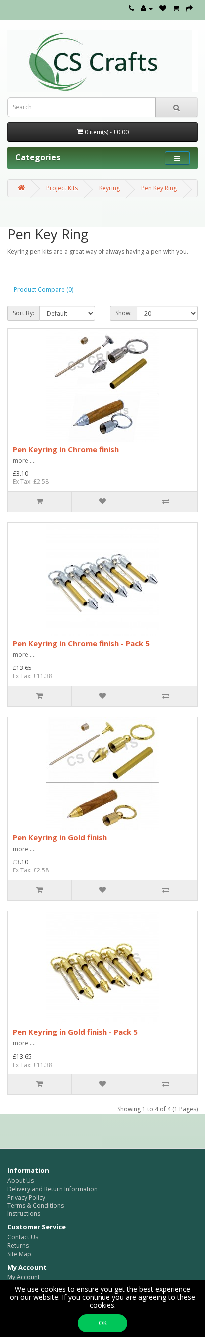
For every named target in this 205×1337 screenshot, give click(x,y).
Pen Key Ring (159, 188)
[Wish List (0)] (162, 8)
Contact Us (22, 1237)
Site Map (19, 1254)
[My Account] (147, 8)
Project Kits (62, 188)
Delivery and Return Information (52, 1189)
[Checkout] (189, 8)
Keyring (109, 188)
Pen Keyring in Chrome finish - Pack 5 (81, 643)
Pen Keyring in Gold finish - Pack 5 (75, 1032)
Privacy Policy (26, 1197)
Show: (123, 313)
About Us (20, 1180)
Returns (18, 1245)
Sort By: (23, 313)
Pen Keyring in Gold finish (60, 837)
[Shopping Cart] (176, 8)
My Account (23, 1277)
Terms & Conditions (35, 1206)
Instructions (23, 1213)
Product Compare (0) (43, 289)
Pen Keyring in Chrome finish (66, 449)
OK (103, 1323)
